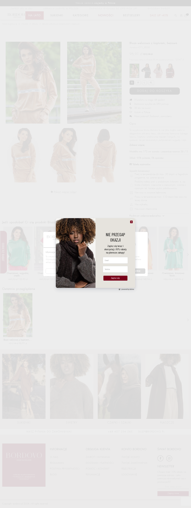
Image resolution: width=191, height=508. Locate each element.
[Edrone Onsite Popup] (95, 254)
